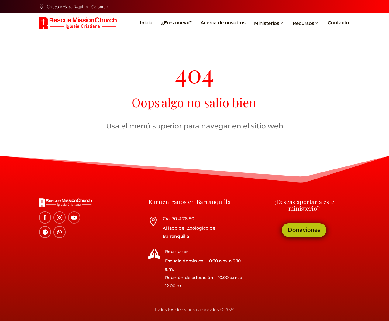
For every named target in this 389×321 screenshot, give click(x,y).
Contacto (338, 23)
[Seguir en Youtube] (74, 217)
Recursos (303, 23)
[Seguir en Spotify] (45, 232)
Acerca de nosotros (223, 23)
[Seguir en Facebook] (45, 217)
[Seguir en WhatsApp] (59, 232)
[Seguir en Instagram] (59, 217)
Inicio (146, 23)
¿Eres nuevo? (176, 23)
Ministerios (266, 23)
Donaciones (304, 230)
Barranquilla (176, 236)
